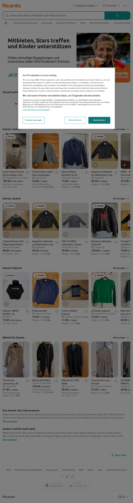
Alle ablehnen (75, 120)
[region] (66, 98)
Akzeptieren (99, 120)
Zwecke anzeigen (33, 120)
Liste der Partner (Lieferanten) (36, 110)
